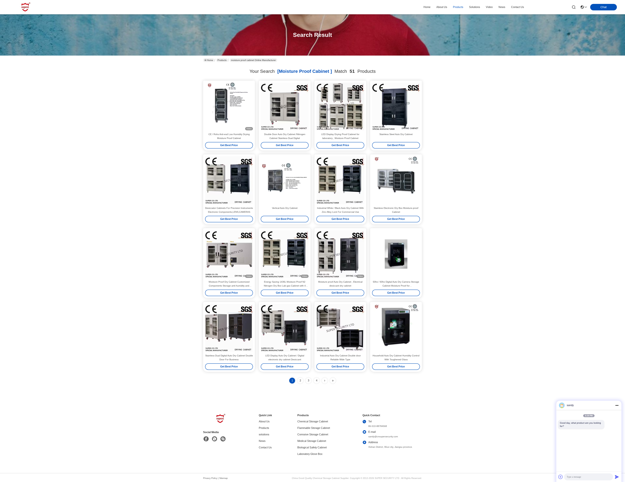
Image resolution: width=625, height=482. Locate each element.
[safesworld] (223, 439)
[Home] (221, 422)
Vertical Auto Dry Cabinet (285, 208)
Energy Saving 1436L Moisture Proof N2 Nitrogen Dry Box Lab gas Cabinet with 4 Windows (285, 285)
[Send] (616, 476)
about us (441, 7)
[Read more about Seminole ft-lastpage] (333, 381)
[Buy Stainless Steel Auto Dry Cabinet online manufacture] (396, 106)
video (489, 7)
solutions (474, 7)
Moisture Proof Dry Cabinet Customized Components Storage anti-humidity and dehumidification (229, 285)
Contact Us (265, 447)
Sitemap (223, 478)
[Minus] (617, 405)
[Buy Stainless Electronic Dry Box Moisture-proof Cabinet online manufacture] (396, 180)
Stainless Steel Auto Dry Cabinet (396, 134)
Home (427, 7)
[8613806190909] (214, 439)
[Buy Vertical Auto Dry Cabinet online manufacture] (285, 180)
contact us (517, 7)
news (502, 7)
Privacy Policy (210, 478)
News (262, 441)
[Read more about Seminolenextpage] (325, 381)
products (458, 7)
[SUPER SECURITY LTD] (26, 7)
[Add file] (560, 476)
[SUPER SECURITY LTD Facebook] (206, 439)
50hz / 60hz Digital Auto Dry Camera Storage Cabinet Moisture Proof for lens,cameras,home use (396, 285)
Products (222, 60)
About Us (264, 421)
